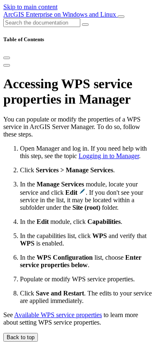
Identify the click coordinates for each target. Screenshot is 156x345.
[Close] (6, 58)
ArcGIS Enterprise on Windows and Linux (60, 14)
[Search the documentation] (85, 24)
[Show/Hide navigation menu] (121, 16)
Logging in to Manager (109, 155)
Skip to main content (30, 6)
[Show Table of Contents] (6, 65)
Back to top (21, 337)
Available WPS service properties (58, 314)
